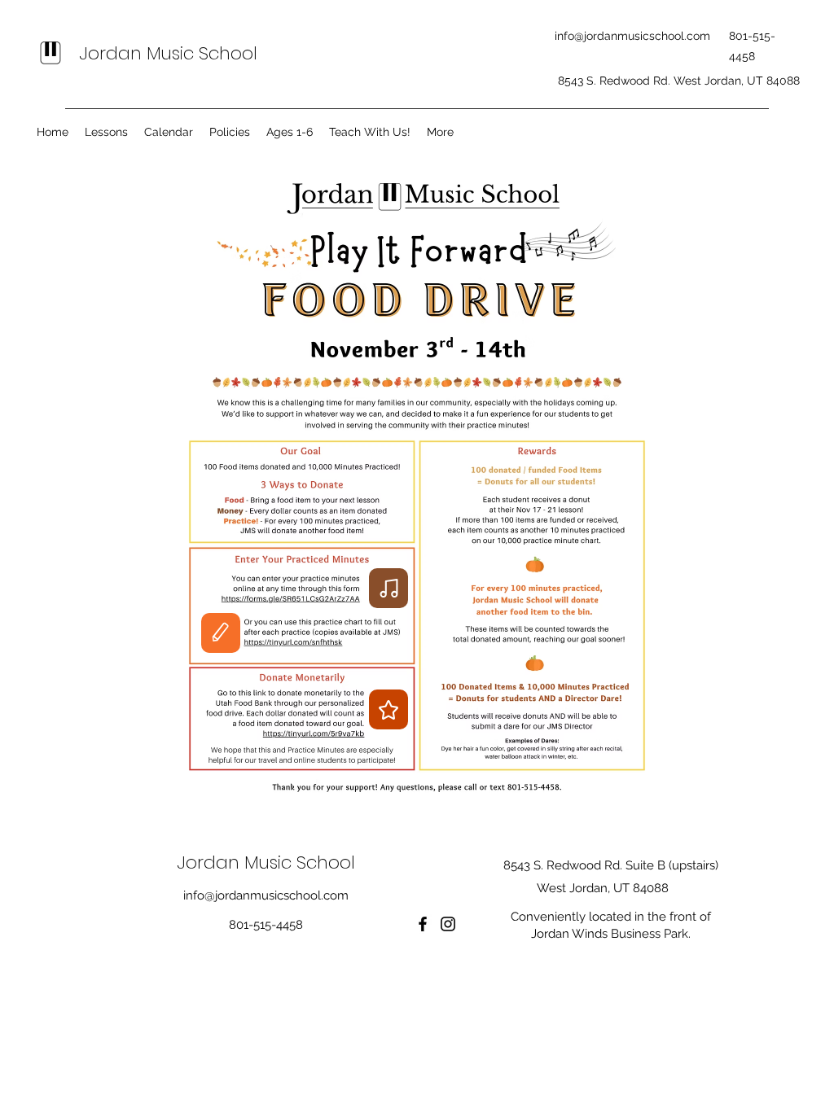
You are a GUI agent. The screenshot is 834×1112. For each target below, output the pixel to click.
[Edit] (220, 633)
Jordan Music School (168, 53)
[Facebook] (422, 924)
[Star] (388, 709)
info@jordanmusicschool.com (632, 35)
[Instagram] (448, 924)
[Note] (388, 588)
